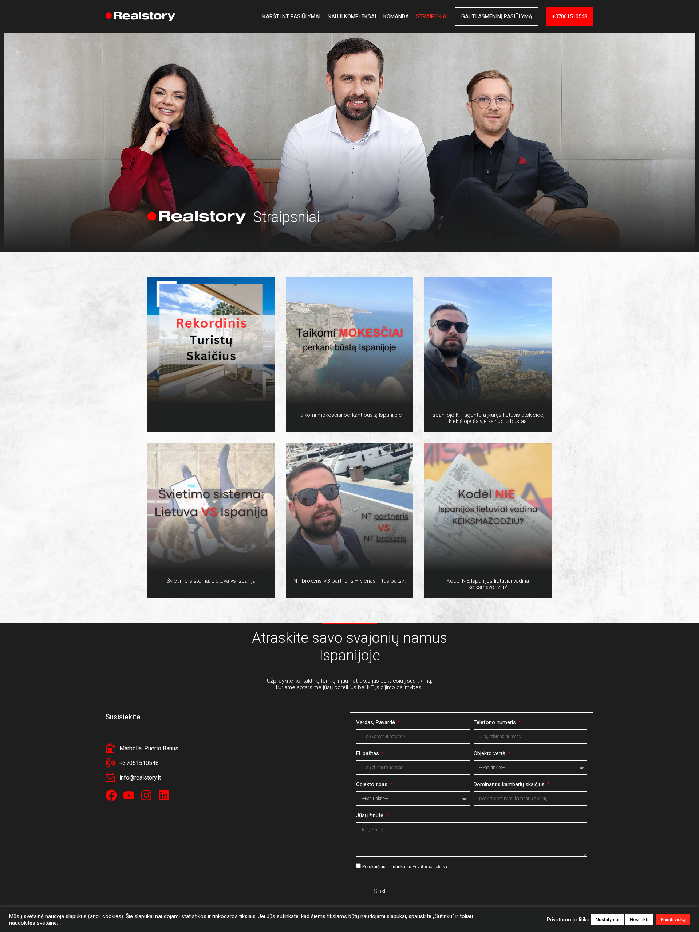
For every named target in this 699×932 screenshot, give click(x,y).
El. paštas (368, 753)
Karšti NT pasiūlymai (291, 16)
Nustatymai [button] (607, 919)
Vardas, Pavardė (376, 722)
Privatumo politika (429, 866)
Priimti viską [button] (673, 919)
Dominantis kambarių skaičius (510, 784)
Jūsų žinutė (370, 815)
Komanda (396, 16)
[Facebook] (111, 795)
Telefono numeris (495, 722)
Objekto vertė (490, 753)
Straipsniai (432, 16)
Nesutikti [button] (639, 919)
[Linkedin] (164, 795)
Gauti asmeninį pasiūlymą (496, 16)
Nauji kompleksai (352, 16)
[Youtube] (129, 795)
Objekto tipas (372, 784)
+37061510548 (569, 16)
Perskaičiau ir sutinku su (404, 866)
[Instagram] (146, 795)
